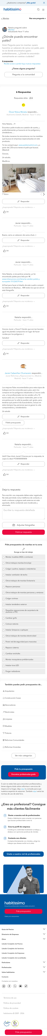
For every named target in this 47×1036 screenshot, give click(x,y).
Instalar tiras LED (12, 665)
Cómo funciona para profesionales (14, 970)
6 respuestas (7, 61)
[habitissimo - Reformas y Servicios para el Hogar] (10, 10)
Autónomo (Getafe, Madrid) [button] (18, 115)
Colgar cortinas (12, 598)
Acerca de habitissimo (9, 975)
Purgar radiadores (13, 671)
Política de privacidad (12, 1003)
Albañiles (5, 954)
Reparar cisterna (12, 648)
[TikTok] (26, 986)
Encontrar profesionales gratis (23, 774)
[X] (15, 986)
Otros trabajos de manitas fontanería (20, 581)
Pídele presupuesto (13, 423)
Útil (7, 212)
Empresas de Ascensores (10, 937)
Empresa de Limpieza (9, 939)
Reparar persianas (13, 587)
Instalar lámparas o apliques (17, 630)
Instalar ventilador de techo (16, 575)
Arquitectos (6, 957)
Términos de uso (10, 998)
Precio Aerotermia (8, 934)
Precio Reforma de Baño (10, 932)
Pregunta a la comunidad (23, 75)
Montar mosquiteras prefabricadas (19, 660)
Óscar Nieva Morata (18, 112)
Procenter (5, 948)
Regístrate (5, 967)
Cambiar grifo (11, 618)
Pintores (4, 950)
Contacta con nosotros (9, 981)
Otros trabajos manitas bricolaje (18, 563)
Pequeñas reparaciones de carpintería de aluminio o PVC (22, 611)
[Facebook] (9, 986)
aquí (23, 789)
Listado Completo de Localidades (14, 958)
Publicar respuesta (23, 532)
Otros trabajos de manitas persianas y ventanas (24, 593)
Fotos (4, 946)
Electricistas (6, 952)
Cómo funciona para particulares (13, 965)
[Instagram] (4, 986)
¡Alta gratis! (31, 3)
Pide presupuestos (23, 1032)
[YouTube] (20, 986)
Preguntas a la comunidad (11, 944)
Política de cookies (10, 1008)
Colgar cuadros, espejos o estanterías (21, 569)
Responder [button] (24, 202)
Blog (3, 942)
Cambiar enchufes (13, 654)
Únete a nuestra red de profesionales (23, 854)
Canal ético (6, 977)
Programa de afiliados (9, 979)
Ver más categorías (23, 756)
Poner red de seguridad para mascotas (21, 642)
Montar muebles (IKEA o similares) (19, 557)
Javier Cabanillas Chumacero (18, 373)
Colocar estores (12, 624)
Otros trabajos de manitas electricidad (21, 636)
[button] (23, 929)
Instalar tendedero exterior (16, 604)
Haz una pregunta (36, 18)
